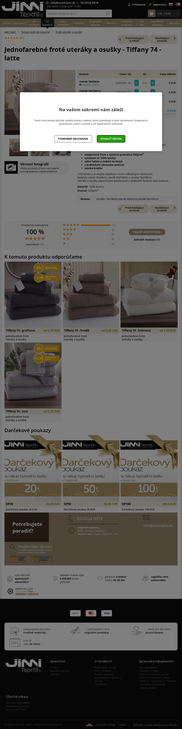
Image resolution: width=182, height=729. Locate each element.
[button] (111, 138)
